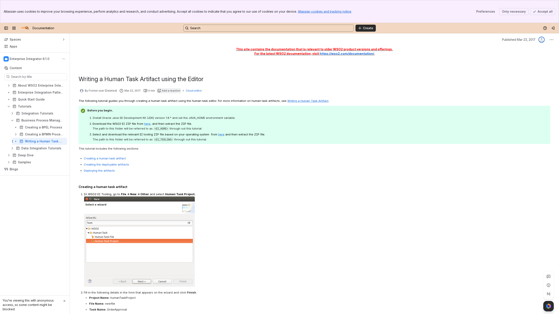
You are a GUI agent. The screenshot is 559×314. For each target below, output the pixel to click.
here (221, 134)
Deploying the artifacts (99, 170)
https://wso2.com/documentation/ (347, 53)
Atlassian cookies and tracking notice (324, 11)
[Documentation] (25, 28)
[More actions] (63, 58)
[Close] (64, 301)
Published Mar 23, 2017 (518, 39)
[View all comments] (548, 276)
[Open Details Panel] (548, 285)
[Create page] (548, 293)
